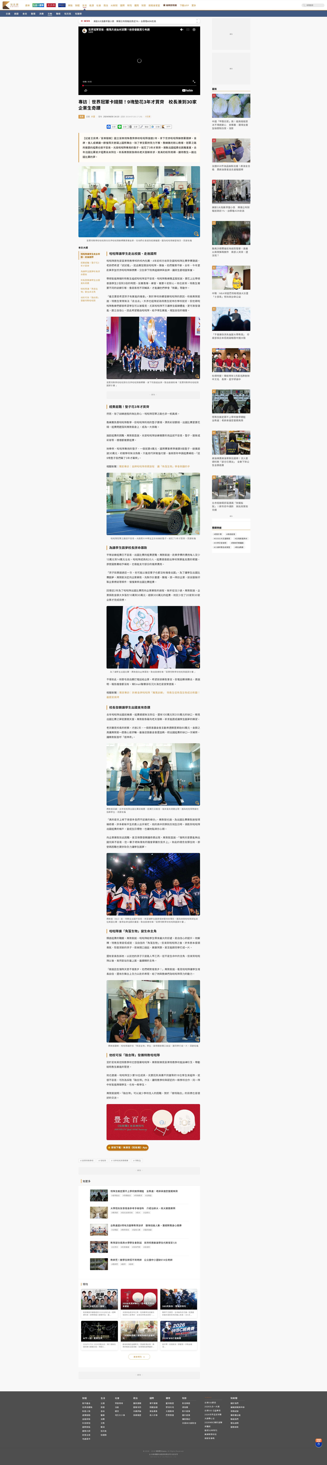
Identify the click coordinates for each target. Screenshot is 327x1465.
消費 (41, 14)
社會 (98, 5)
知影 (144, 5)
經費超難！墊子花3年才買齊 (90, 264)
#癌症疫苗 (230, 534)
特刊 (129, 5)
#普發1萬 (218, 534)
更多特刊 (139, 1357)
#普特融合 (116, 1195)
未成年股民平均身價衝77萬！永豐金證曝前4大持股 (118, 21)
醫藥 (33, 14)
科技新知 (86, 1423)
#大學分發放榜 (220, 543)
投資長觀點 (87, 1407)
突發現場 (119, 1403)
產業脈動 (86, 1415)
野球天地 (170, 1407)
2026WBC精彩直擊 (213, 1422)
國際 (122, 5)
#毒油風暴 (239, 547)
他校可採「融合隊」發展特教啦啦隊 (90, 299)
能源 (91, 5)
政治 (106, 5)
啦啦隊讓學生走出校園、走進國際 (90, 255)
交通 (8, 14)
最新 (27, 5)
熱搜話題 (154, 1407)
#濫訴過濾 (147, 1230)
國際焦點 (86, 1427)
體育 (136, 5)
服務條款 (235, 1427)
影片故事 (186, 1411)
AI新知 (114, 5)
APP (168, 126)
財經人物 (86, 1411)
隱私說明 (235, 1423)
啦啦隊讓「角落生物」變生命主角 (89, 290)
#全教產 (148, 1195)
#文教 (147, 117)
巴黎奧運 (170, 1415)
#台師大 (146, 1213)
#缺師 (131, 1264)
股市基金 (86, 1403)
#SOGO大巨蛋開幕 (222, 538)
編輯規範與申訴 (238, 1407)
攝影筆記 (186, 1419)
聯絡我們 (235, 1419)
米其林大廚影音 (189, 1423)
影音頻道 (186, 1403)
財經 (77, 5)
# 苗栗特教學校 (87, 1160)
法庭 (117, 1407)
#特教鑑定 (127, 1195)
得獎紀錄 (235, 1411)
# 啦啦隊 (102, 1160)
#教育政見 (125, 1230)
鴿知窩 (185, 1407)
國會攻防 (137, 1407)
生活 (84, 5)
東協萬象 (154, 1411)
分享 (114, 127)
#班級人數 (136, 1230)
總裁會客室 (154, 5)
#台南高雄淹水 (241, 538)
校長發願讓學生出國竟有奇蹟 (90, 281)
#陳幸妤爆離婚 (237, 543)
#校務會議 (125, 1247)
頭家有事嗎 (210, 1438)
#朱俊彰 (146, 1247)
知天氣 (67, 14)
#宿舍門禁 (136, 1247)
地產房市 (86, 1439)
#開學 (123, 1264)
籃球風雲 (170, 1403)
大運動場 (170, 1411)
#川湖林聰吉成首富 (222, 547)
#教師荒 (115, 1264)
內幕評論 (137, 1411)
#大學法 (115, 1247)
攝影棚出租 (236, 1415)
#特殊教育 (138, 1195)
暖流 (117, 1411)
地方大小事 (120, 1415)
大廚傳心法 (210, 1418)
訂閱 (158, 127)
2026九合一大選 (212, 1406)
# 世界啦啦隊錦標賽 (119, 1160)
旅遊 (16, 14)
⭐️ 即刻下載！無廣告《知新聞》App (127, 1147)
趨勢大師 (86, 1431)
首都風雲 (137, 1415)
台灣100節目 (210, 1402)
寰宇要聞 (154, 1403)
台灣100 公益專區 (213, 1410)
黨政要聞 (137, 1403)
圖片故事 (186, 1415)
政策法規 (86, 1435)
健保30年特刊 (211, 1430)
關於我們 (235, 1403)
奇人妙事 (154, 1415)
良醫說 (208, 1426)
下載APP (184, 5)
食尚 (24, 14)
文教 (50, 14)
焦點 (70, 5)
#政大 (138, 1213)
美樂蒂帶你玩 (211, 1434)
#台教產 (115, 1230)
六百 (93, 116)
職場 (58, 14)
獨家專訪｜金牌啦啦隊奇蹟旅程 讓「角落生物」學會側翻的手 (154, 466)
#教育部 (115, 1213)
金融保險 (86, 1419)
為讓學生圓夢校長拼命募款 (90, 273)
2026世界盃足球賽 (213, 1414)
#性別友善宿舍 (127, 1213)
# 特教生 (137, 1160)
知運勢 (78, 14)
